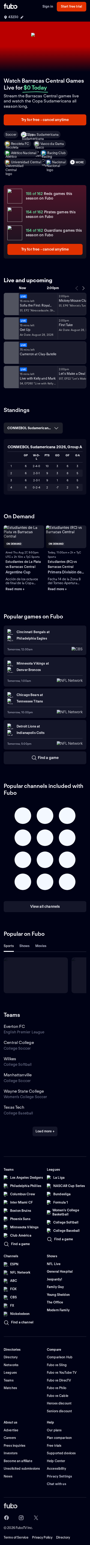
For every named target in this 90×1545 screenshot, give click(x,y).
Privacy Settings (59, 1476)
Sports (9, 946)
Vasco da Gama (52, 144)
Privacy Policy (42, 1537)
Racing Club (56, 153)
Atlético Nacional (23, 153)
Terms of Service (16, 1537)
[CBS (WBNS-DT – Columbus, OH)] (11, 377)
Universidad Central (26, 162)
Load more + (45, 1131)
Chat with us (56, 1484)
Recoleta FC (20, 144)
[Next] (83, 288)
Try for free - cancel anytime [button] (45, 120)
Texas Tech (14, 1107)
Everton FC (14, 1026)
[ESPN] (11, 328)
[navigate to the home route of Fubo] (11, 6)
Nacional (59, 162)
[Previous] (77, 288)
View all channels (45, 906)
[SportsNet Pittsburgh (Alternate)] (11, 353)
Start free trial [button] (71, 6)
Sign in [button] (47, 6)
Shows (24, 946)
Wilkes (10, 1058)
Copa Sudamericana (43, 134)
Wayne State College (24, 1091)
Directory (63, 1537)
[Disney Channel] (11, 304)
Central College (19, 1042)
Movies (41, 946)
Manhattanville (18, 1074)
